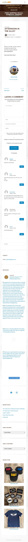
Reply (22, 166)
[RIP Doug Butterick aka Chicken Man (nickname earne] (14, 316)
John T (11, 226)
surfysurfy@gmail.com (14, 7)
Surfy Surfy (14, 77)
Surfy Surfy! (12, 192)
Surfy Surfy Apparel (14, 529)
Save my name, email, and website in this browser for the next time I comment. (15, 134)
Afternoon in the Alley (8, 46)
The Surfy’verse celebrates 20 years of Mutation (14, 408)
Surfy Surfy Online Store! (9, 55)
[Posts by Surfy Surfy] (6, 35)
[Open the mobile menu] (24, 2)
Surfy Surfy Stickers (14, 506)
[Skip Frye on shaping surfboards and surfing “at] (14, 339)
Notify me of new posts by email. (14, 143)
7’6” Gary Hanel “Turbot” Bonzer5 (10, 410)
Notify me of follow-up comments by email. (14, 139)
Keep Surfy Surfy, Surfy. (8, 415)
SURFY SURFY (6, 413)
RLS (11, 174)
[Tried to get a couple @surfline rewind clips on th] (14, 362)
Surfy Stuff (7, 27)
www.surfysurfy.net (8, 51)
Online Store (14, 10)
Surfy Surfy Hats (14, 483)
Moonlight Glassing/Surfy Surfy (10, 48)
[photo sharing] (4, 45)
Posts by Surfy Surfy (14, 79)
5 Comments (18, 37)
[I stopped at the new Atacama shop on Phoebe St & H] (14, 293)
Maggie (11, 159)
